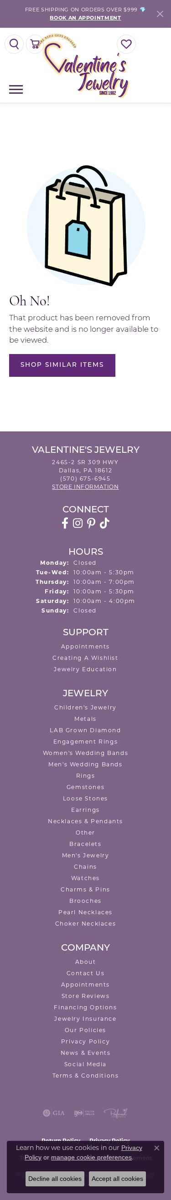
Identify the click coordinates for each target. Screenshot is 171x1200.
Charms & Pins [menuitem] (85, 889)
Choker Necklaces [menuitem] (85, 923)
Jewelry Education (85, 669)
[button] (14, 44)
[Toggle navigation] (16, 89)
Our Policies (85, 1030)
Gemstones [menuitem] (85, 787)
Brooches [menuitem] (85, 900)
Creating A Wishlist (85, 657)
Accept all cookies (117, 1178)
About (85, 961)
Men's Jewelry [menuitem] (85, 855)
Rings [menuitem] (85, 775)
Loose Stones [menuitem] (85, 798)
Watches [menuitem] (85, 878)
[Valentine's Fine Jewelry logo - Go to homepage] (86, 65)
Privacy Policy (85, 1041)
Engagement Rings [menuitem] (85, 741)
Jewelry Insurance (85, 1018)
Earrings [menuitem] (85, 809)
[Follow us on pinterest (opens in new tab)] (91, 523)
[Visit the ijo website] (84, 1113)
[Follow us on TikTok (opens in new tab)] (104, 523)
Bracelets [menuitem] (85, 844)
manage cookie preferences (91, 1157)
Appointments (85, 646)
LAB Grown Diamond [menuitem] (85, 730)
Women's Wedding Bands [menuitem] (86, 752)
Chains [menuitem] (85, 866)
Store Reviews (86, 995)
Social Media (85, 1064)
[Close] (160, 14)
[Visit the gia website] (54, 1113)
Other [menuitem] (85, 832)
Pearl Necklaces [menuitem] (85, 912)
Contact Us (86, 973)
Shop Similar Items (62, 365)
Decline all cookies (55, 1178)
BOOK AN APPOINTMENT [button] (85, 18)
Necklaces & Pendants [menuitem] (85, 821)
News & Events (86, 1052)
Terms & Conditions (85, 1075)
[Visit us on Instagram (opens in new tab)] (78, 523)
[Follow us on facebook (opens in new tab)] (65, 523)
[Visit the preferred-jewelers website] (116, 1113)
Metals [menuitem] (85, 718)
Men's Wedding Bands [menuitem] (85, 764)
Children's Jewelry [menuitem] (85, 707)
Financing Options (85, 1007)
